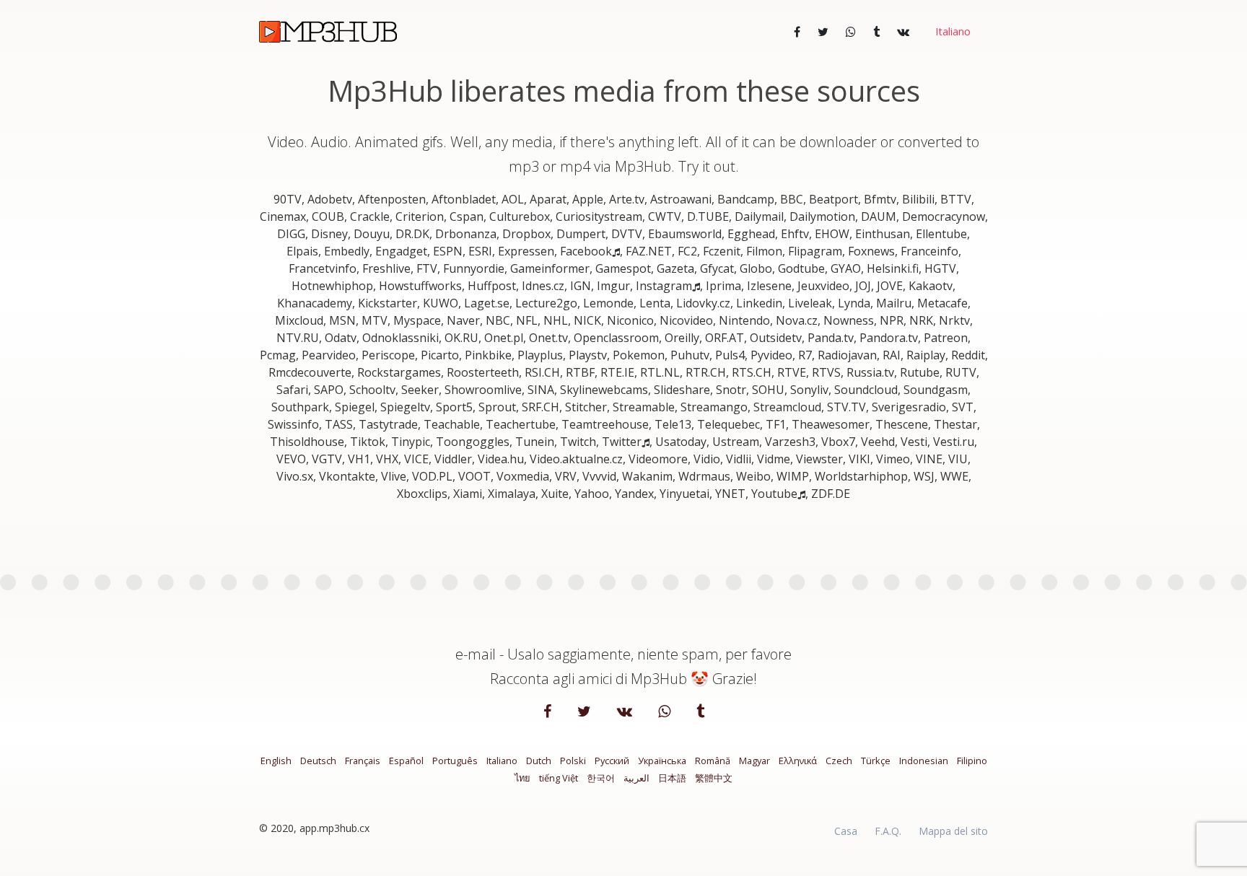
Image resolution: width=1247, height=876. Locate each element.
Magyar (754, 760)
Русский (612, 760)
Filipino (972, 760)
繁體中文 (713, 777)
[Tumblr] (700, 712)
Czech (839, 760)
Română (712, 760)
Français (362, 760)
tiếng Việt (558, 777)
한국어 (601, 777)
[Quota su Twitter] (823, 32)
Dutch (538, 760)
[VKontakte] (626, 712)
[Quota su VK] (903, 32)
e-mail (475, 654)
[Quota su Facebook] (797, 32)
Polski (573, 760)
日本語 (672, 777)
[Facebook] (549, 712)
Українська (662, 760)
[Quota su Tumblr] (876, 32)
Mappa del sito (953, 831)
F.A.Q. (888, 831)
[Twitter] (585, 712)
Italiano (501, 760)
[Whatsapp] (666, 712)
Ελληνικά (798, 760)
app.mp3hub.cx (334, 828)
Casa (845, 831)
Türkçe (876, 760)
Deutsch (318, 760)
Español (406, 760)
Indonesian (923, 760)
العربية (636, 777)
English (276, 760)
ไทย (522, 777)
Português (455, 760)
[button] (951, 31)
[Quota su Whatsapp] (851, 32)
